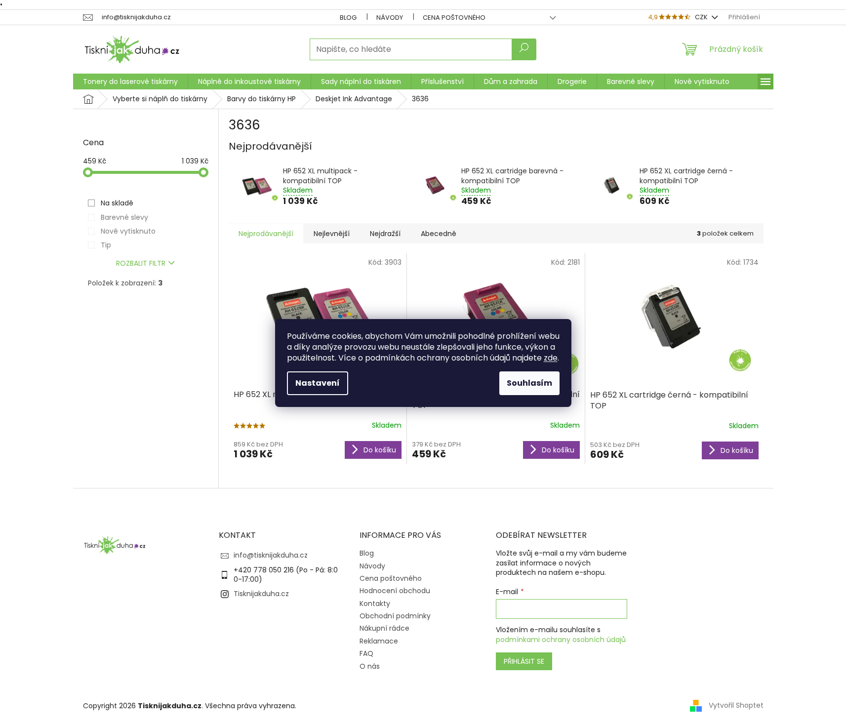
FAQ (366, 653)
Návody (389, 17)
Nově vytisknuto (128, 231)
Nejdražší (385, 234)
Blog (348, 17)
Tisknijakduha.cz (261, 594)
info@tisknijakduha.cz (271, 555)
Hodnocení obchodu (395, 591)
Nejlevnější (332, 234)
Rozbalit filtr (140, 263)
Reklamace (379, 641)
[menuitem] (130, 81)
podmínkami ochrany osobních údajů (561, 640)
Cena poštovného (454, 17)
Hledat (524, 49)
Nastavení (317, 383)
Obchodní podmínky (395, 616)
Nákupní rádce (384, 628)
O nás (370, 666)
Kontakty (375, 603)
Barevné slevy (124, 217)
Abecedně (438, 234)
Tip (106, 245)
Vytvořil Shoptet (736, 705)
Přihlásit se (524, 661)
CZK (702, 17)
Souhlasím (529, 383)
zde (551, 357)
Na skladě (117, 203)
